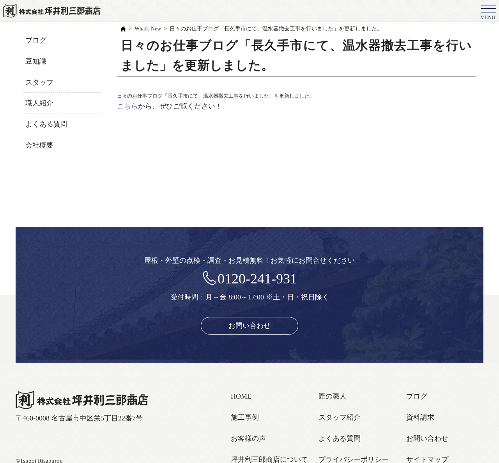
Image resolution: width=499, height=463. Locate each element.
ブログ (35, 40)
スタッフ (39, 82)
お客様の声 (248, 438)
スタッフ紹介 (340, 417)
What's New (147, 29)
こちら (127, 106)
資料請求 (420, 417)
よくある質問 (46, 124)
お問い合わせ (249, 325)
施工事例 (245, 417)
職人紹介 (39, 103)
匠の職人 (333, 396)
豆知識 (35, 61)
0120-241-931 (257, 279)
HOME (241, 396)
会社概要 (39, 145)
